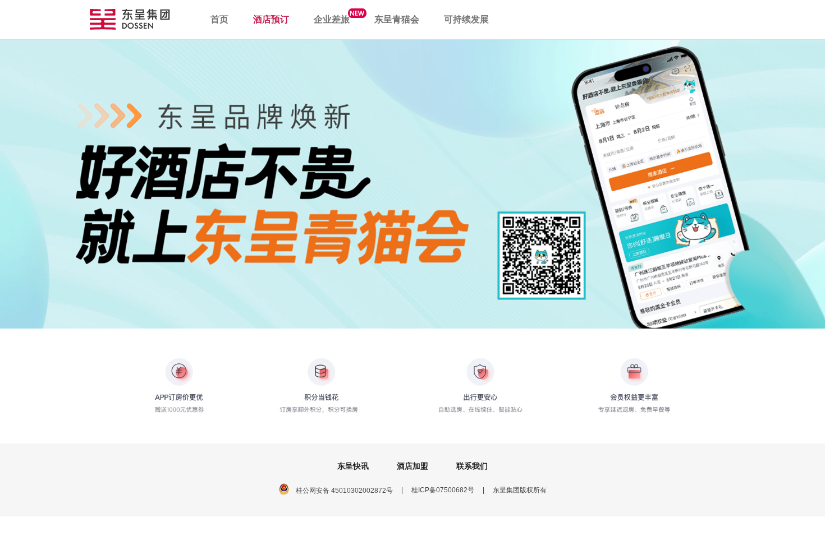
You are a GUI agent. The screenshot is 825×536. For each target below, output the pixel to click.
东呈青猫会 (396, 19)
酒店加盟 (412, 465)
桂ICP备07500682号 (442, 490)
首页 (219, 19)
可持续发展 (466, 19)
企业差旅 (332, 19)
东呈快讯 (353, 465)
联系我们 (472, 465)
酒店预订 (271, 19)
